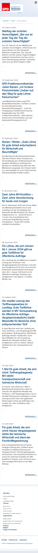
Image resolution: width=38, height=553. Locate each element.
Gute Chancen (7, 511)
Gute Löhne (6, 506)
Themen (6, 503)
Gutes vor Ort (7, 509)
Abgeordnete (7, 515)
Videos (5, 499)
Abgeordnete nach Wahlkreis (12, 523)
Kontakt (4, 540)
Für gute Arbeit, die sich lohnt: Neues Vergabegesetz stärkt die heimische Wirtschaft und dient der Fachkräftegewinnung (19, 433)
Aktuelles (6, 493)
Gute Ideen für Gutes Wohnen (12, 513)
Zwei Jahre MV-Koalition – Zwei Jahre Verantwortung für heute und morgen (17, 197)
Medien (5, 527)
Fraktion (6, 526)
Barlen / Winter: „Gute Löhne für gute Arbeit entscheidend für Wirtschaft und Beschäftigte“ (19, 147)
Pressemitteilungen (9, 496)
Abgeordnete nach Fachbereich (12, 521)
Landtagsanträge (8, 501)
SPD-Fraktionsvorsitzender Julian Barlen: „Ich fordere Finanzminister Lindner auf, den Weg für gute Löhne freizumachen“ (18, 90)
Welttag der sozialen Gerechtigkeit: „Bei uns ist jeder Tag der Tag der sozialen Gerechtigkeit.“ (17, 36)
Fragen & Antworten (10, 529)
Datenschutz (13, 540)
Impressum (23, 540)
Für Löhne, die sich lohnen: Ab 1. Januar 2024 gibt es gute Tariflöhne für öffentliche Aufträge (18, 251)
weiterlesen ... (31, 72)
